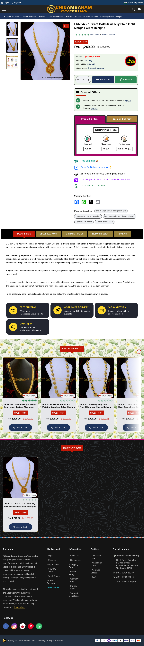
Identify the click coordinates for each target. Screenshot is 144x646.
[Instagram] (14, 626)
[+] (88, 79)
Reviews (122, 234)
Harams (42, 17)
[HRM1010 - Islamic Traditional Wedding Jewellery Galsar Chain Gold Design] (58, 378)
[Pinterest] (31, 626)
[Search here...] (133, 9)
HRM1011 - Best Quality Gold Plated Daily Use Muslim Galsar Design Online (95, 405)
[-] (78, 79)
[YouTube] (22, 626)
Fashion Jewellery (29, 17)
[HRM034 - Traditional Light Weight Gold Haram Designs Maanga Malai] (20, 378)
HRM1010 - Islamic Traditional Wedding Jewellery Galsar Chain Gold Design (57, 405)
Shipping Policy (74, 234)
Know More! (19, 607)
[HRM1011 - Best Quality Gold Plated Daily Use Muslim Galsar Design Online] (96, 378)
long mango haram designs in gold (110, 211)
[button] (42, 77)
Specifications (48, 234)
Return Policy (100, 234)
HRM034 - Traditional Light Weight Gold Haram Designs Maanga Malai (20, 405)
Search (16, 17)
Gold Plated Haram (56, 17)
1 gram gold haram (84, 222)
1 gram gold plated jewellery (88, 216)
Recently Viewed (72, 448)
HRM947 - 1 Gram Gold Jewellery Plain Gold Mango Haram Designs (20, 505)
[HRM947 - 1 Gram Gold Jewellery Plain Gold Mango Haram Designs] (20, 477)
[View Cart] (140, 9)
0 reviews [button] (94, 34)
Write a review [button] (108, 34)
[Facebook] (6, 626)
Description (24, 234)
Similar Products (72, 349)
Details (128, 100)
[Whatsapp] (39, 626)
